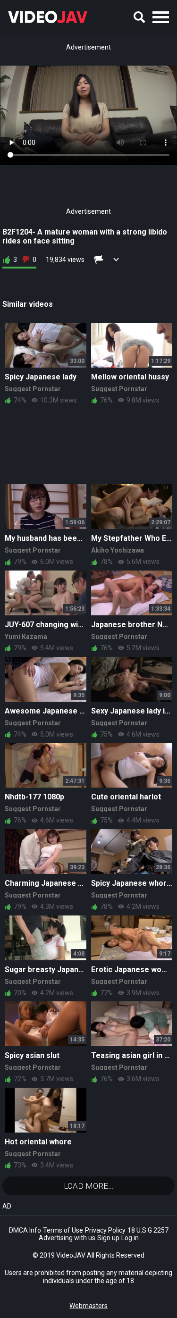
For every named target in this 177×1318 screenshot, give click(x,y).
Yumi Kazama (26, 636)
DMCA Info (25, 1230)
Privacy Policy (105, 1230)
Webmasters (88, 1306)
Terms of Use (63, 1230)
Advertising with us (67, 1238)
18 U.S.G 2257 (148, 1230)
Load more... (89, 1186)
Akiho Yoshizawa (117, 550)
